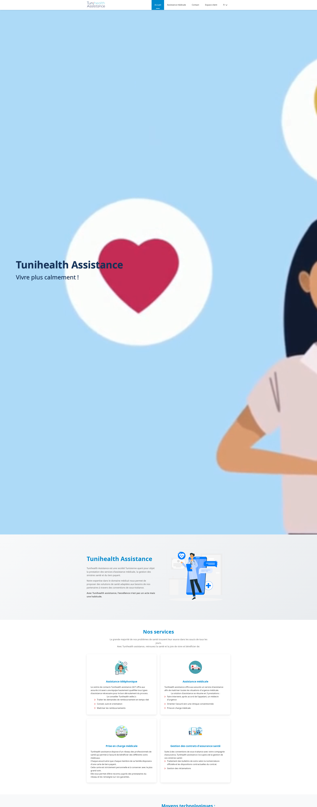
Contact (195, 4)
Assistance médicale (176, 4)
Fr (224, 4)
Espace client (211, 4)
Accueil (158, 4)
